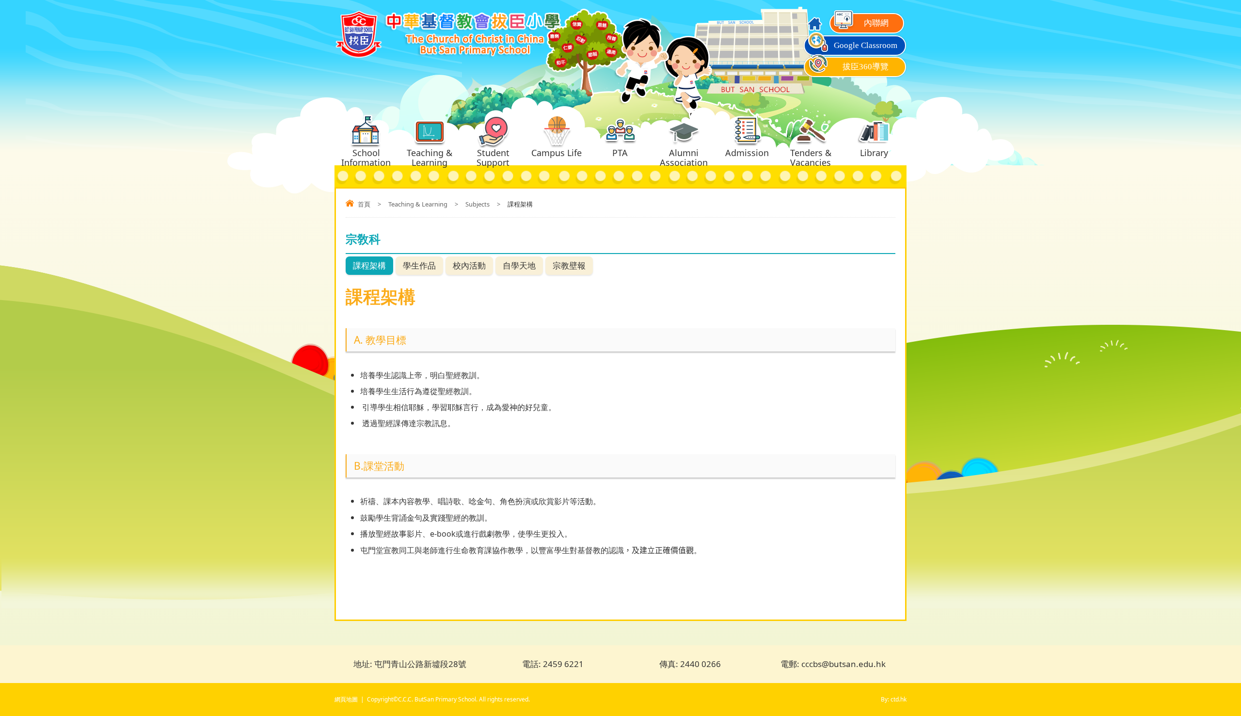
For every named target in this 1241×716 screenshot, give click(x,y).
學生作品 (419, 265)
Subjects (477, 204)
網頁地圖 (346, 699)
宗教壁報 (569, 265)
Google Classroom (865, 45)
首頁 (364, 204)
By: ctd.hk (894, 699)
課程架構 (369, 265)
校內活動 (469, 265)
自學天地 (519, 265)
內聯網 (876, 23)
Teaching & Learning (417, 204)
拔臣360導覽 (866, 66)
